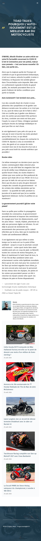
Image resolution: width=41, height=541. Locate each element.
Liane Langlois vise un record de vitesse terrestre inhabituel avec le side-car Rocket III (19, 421)
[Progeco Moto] (3, 3)
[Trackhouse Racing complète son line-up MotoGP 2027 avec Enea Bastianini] (20, 449)
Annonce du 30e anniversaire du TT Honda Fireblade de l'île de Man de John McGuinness (20, 387)
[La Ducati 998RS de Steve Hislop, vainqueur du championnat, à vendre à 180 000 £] (20, 481)
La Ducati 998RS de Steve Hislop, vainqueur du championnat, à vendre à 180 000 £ (19, 488)
